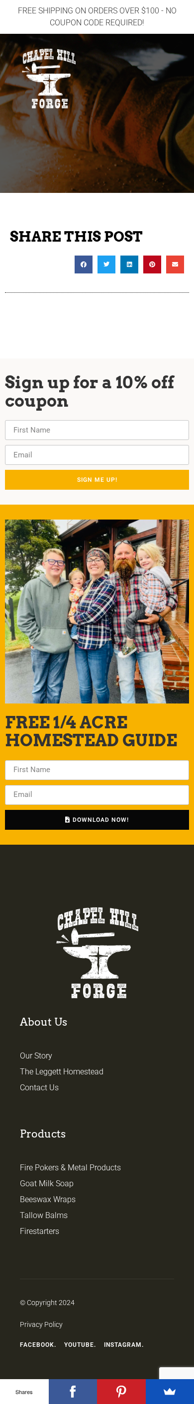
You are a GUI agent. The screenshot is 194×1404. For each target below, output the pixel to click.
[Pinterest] (121, 1391)
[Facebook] (73, 1391)
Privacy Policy (41, 1324)
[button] (177, 52)
